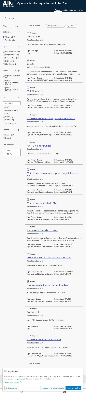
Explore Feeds (64, 391)
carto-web (78, 10)
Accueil (58, 10)
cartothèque (67, 10)
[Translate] (21, 391)
